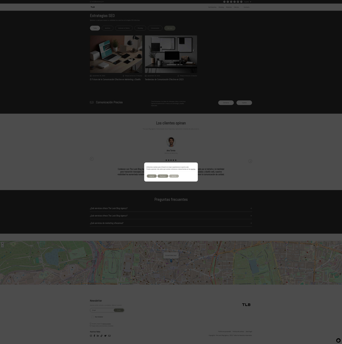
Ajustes (174, 176)
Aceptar (151, 176)
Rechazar (163, 176)
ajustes (193, 169)
